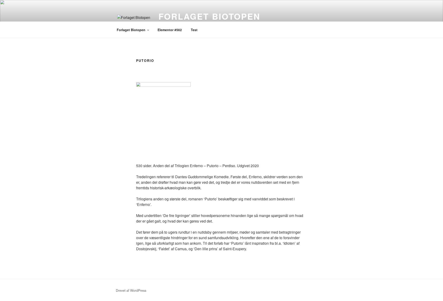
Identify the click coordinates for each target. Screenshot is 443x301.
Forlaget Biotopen (209, 16)
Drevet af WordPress (131, 290)
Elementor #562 (170, 29)
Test (194, 29)
